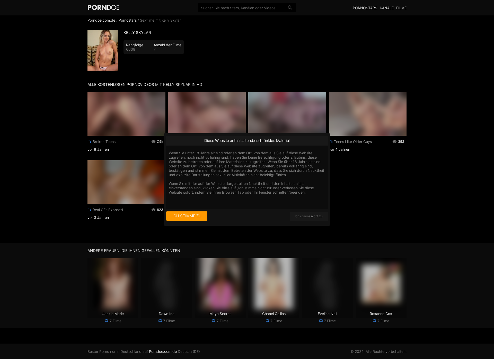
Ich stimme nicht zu (309, 216)
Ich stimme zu (186, 215)
